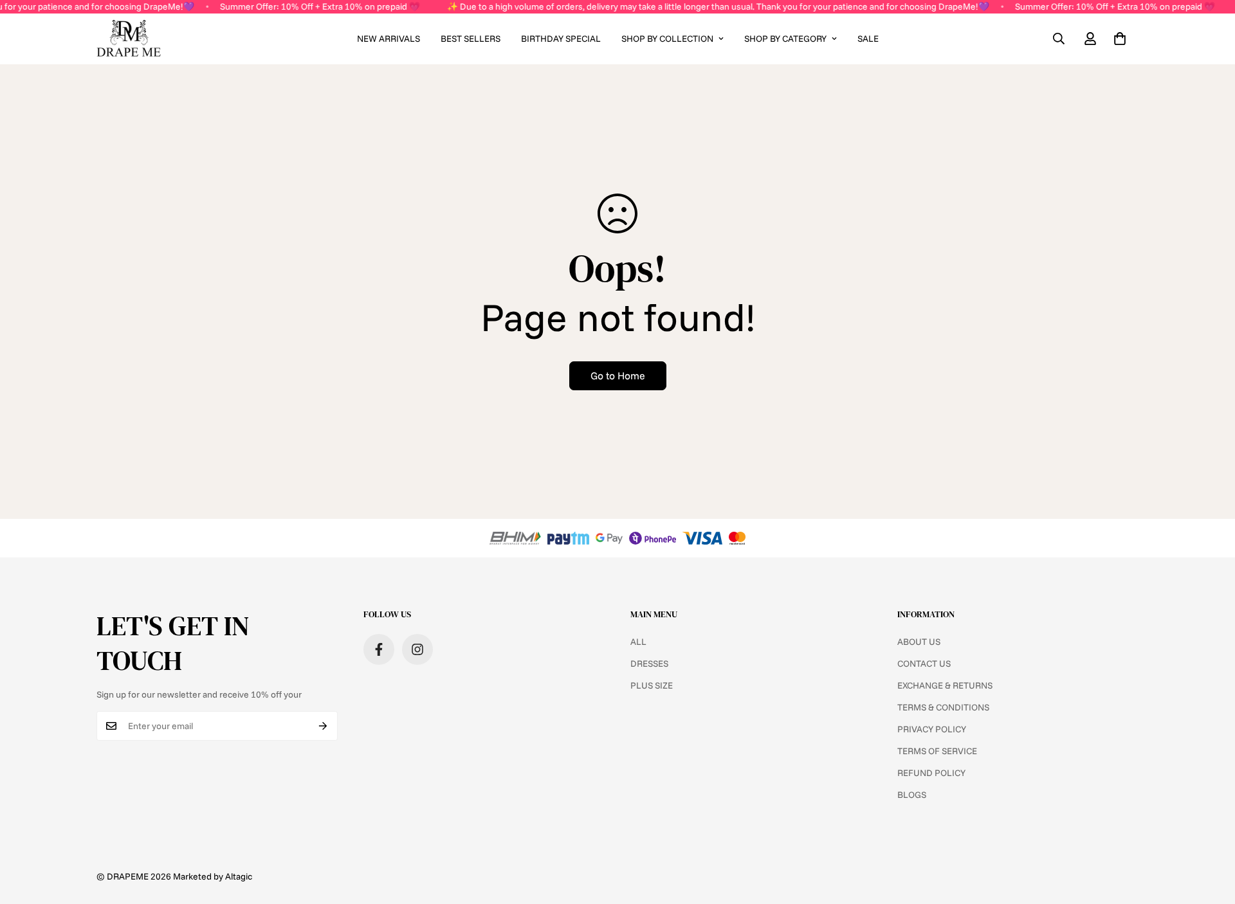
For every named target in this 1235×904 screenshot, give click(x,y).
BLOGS (911, 794)
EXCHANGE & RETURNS (945, 685)
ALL (638, 641)
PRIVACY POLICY (931, 729)
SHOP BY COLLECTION (667, 38)
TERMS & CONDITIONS (943, 707)
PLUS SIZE (651, 685)
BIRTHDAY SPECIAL (561, 38)
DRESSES (649, 663)
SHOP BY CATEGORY (785, 38)
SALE (868, 38)
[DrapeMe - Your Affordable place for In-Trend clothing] (128, 39)
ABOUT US (918, 641)
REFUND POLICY (931, 773)
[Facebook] (378, 649)
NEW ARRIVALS (388, 38)
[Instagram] (417, 649)
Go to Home (617, 375)
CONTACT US (924, 663)
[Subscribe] (323, 726)
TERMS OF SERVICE (937, 751)
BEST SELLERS (470, 38)
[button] (1120, 38)
